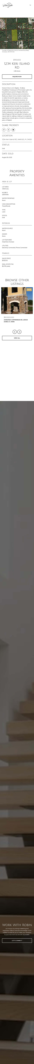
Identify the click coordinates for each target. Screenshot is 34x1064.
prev (15, 332)
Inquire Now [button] (17, 76)
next (19, 332)
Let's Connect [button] (17, 940)
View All (17, 338)
